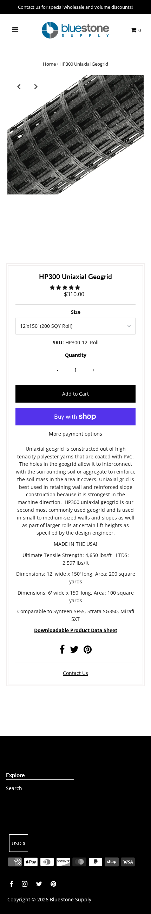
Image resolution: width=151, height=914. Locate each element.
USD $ (19, 843)
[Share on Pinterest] (88, 651)
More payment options (75, 433)
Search (14, 788)
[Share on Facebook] (62, 651)
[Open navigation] (15, 30)
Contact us (75, 673)
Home (49, 64)
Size (75, 312)
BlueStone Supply (70, 899)
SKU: (58, 342)
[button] (65, 287)
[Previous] (18, 86)
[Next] (36, 86)
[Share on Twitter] (74, 651)
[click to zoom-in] (132, 86)
